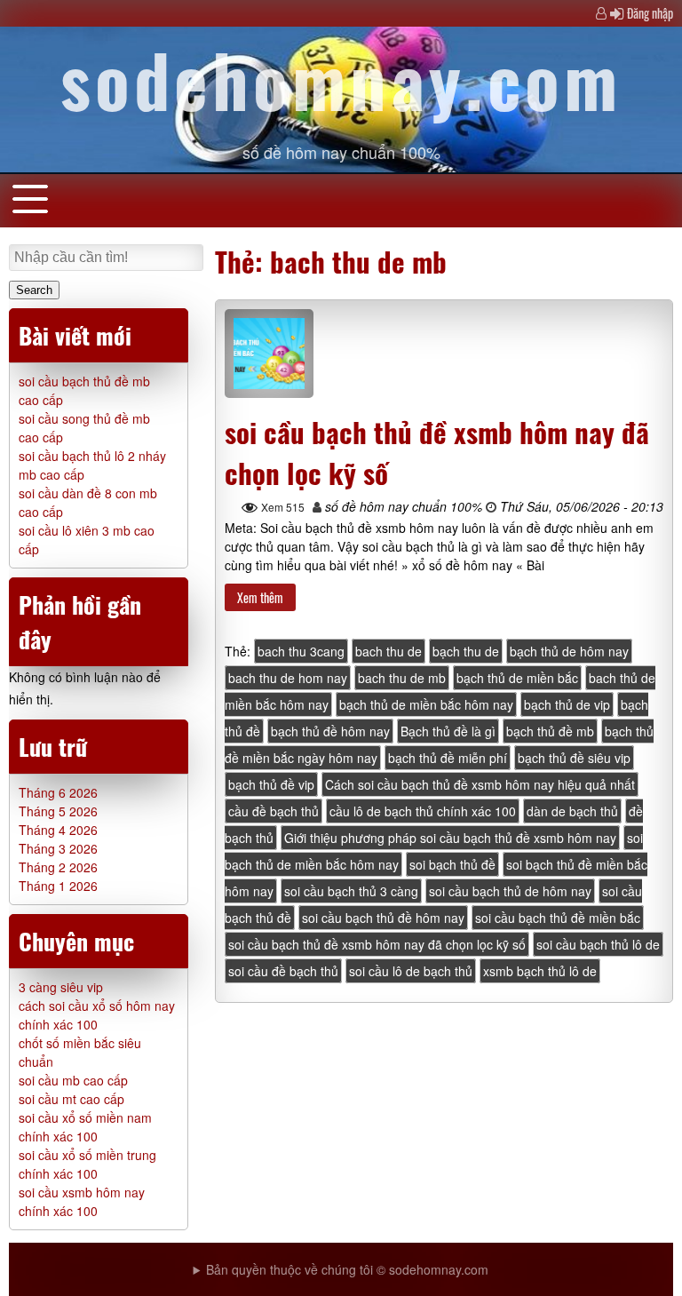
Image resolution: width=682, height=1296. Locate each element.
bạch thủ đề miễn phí (447, 758)
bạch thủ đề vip (271, 784)
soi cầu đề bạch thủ (283, 971)
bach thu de (388, 651)
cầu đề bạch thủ (273, 811)
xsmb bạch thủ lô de (540, 971)
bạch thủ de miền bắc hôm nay (426, 704)
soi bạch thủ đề (452, 864)
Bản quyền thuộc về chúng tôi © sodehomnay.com (347, 1269)
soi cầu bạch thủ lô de (598, 944)
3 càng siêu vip (61, 987)
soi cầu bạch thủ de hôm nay (510, 891)
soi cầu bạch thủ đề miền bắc (557, 917)
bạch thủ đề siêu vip (574, 758)
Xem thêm (260, 597)
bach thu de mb (402, 678)
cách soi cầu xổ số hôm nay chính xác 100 (97, 1015)
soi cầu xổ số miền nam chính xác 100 (85, 1127)
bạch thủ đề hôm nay (330, 731)
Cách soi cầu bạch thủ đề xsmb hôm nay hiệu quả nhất (480, 784)
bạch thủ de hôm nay (569, 651)
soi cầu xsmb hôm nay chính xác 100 (82, 1201)
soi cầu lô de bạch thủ (410, 971)
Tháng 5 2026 (58, 811)
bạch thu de (465, 651)
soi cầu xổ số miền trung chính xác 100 (87, 1164)
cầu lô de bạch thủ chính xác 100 (422, 811)
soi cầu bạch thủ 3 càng (351, 891)
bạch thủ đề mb (550, 731)
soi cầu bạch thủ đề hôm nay (383, 917)
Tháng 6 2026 (58, 792)
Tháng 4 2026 (58, 830)
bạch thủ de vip (567, 704)
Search (34, 290)
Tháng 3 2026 (58, 848)
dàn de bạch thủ (572, 811)
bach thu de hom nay (287, 678)
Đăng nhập (650, 13)
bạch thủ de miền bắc (517, 678)
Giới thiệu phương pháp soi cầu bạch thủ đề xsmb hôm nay (450, 838)
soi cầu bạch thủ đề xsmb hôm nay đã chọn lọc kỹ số (377, 944)
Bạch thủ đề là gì (448, 731)
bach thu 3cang (301, 651)
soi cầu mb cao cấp (73, 1080)
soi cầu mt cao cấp (71, 1099)
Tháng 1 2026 (58, 885)
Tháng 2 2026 (58, 867)
